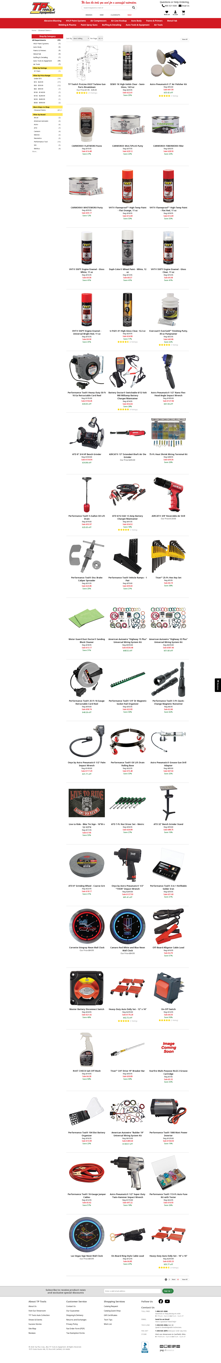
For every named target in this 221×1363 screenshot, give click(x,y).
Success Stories (35, 1324)
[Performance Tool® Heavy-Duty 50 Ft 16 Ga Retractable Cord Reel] (87, 371)
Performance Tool (41, 142)
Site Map (32, 1328)
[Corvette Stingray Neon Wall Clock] (87, 926)
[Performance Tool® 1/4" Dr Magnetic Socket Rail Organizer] (127, 680)
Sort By (69, 38)
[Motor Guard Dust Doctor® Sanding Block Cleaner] (87, 618)
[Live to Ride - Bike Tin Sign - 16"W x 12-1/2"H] (87, 803)
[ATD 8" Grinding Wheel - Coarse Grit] (87, 865)
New (101, 15)
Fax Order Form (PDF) (75, 1328)
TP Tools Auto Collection (39, 1315)
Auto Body (136, 20)
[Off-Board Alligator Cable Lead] (168, 926)
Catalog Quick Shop (112, 1310)
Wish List (108, 1324)
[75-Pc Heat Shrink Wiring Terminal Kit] (168, 433)
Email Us (185, 5)
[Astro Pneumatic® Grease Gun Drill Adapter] (168, 741)
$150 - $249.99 (39, 96)
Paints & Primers (154, 20)
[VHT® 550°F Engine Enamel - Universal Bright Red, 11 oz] (87, 309)
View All (185, 39)
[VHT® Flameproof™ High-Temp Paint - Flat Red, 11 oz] (168, 186)
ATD (35, 128)
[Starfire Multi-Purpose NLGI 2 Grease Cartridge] (168, 1050)
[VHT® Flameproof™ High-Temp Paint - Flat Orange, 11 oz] (127, 186)
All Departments (46, 40)
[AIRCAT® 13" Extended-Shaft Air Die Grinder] (127, 433)
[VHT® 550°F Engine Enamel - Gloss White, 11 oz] (87, 248)
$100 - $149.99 (39, 92)
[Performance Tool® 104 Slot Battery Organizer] (87, 1111)
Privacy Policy (72, 1324)
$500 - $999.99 (39, 103)
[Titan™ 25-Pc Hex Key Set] (168, 556)
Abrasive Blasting (52, 20)
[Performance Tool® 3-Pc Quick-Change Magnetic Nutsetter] (168, 680)
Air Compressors (98, 20)
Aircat (36, 117)
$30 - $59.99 (38, 85)
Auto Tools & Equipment (138, 25)
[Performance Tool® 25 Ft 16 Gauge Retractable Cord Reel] (87, 680)
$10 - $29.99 (38, 82)
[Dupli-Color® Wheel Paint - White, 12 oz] (127, 248)
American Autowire (41, 121)
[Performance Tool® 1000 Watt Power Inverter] (168, 1111)
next (173, 1279)
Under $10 (38, 78)
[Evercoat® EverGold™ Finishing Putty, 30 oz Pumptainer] (168, 309)
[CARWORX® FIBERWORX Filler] (168, 124)
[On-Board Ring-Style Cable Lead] (127, 1234)
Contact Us (71, 1306)
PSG (167, 1350)
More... (34, 151)
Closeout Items (40, 110)
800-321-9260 (171, 5)
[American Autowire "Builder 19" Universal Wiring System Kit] (127, 1111)
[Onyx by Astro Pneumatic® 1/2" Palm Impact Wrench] (87, 741)
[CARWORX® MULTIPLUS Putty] (127, 124)
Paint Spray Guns (89, 25)
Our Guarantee (72, 1310)
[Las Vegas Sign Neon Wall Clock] (87, 1234)
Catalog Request (111, 1306)
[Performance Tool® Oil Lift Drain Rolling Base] (127, 741)
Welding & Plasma (67, 25)
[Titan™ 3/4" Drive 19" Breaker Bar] (127, 1050)
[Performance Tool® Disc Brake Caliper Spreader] (87, 556)
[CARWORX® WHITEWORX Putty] (87, 186)
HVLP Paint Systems (76, 20)
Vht (35, 145)
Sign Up (167, 1291)
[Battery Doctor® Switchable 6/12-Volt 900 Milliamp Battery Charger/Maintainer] (127, 371)
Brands (89, 15)
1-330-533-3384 (161, 1325)
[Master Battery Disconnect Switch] (87, 988)
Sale (129, 15)
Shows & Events (35, 1319)
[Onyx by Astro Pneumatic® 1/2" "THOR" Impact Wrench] (127, 865)
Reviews (32, 1333)
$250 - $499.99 (39, 99)
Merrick (36, 135)
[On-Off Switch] (168, 988)
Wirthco (37, 148)
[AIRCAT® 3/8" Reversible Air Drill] (168, 495)
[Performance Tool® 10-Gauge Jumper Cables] (87, 1173)
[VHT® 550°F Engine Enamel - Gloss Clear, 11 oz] (168, 248)
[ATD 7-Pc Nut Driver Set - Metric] (127, 803)
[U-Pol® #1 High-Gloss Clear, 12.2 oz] (127, 309)
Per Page (93, 38)
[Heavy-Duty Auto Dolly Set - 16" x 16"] (168, 1234)
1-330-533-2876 (161, 1331)
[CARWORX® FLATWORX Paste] (87, 124)
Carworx (37, 131)
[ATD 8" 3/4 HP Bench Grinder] (87, 433)
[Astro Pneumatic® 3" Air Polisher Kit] (168, 63)
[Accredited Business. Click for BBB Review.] (144, 1347)
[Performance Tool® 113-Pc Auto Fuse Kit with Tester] (168, 1173)
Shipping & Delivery (74, 1315)
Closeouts (115, 15)
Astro (36, 124)
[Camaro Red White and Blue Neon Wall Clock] (127, 926)
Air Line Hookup (119, 20)
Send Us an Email (162, 1319)
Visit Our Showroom (37, 1310)
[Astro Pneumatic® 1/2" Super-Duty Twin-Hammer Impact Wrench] (127, 1173)
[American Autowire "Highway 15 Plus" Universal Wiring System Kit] (127, 618)
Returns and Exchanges (76, 1319)
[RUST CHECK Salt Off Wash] (87, 1050)
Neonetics (38, 138)
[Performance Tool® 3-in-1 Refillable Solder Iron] (168, 865)
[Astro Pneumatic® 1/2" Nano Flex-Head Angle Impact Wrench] (168, 371)
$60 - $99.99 (38, 89)
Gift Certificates (110, 1315)
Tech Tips (108, 1319)
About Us (32, 1306)
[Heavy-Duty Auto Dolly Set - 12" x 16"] (127, 988)
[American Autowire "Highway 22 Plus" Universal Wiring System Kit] (168, 618)
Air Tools (158, 25)
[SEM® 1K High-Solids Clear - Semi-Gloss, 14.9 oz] (127, 63)
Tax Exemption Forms (75, 1333)
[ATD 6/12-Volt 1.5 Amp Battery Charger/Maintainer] (127, 495)
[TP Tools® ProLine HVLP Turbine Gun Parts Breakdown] (87, 63)
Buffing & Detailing (111, 25)
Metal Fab (172, 20)
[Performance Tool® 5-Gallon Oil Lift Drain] (87, 495)
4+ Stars (37, 71)
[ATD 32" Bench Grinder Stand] (168, 803)
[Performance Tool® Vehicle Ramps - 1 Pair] (127, 556)
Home (34, 30)
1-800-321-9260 (161, 1311)
